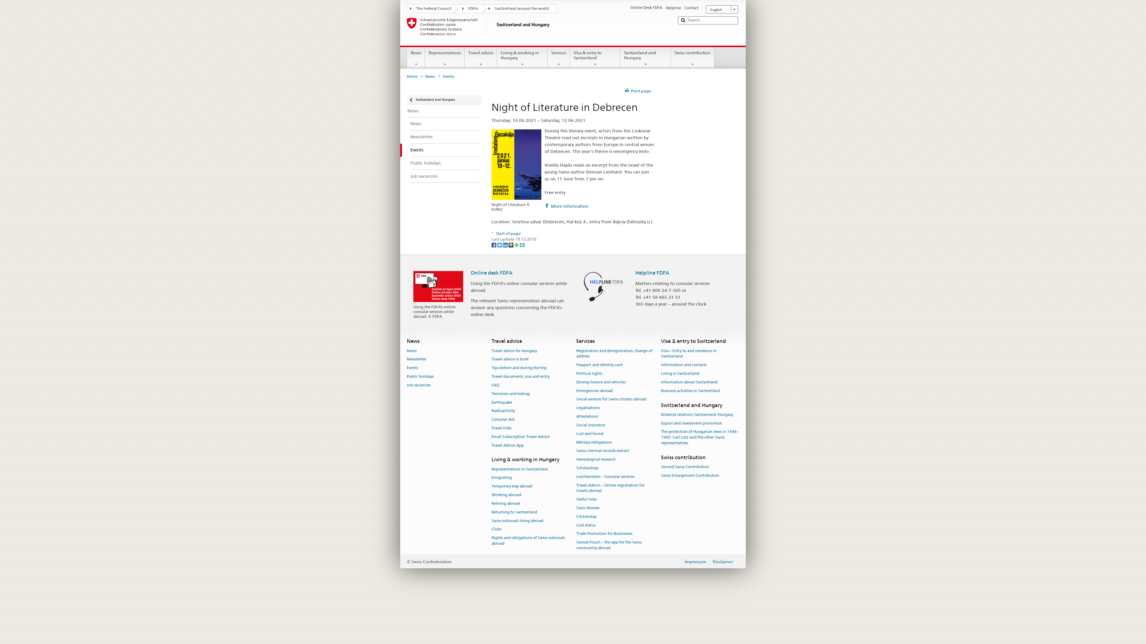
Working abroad (506, 495)
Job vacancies (419, 385)
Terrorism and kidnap (511, 393)
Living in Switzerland (680, 373)
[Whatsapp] (517, 244)
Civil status (585, 525)
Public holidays (420, 376)
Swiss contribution (692, 52)
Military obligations (594, 442)
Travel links (502, 428)
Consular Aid (503, 419)
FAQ (495, 385)
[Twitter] (500, 244)
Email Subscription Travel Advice (521, 436)
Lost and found (589, 433)
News (416, 52)
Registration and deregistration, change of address (614, 354)
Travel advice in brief (510, 359)
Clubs (496, 529)
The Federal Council (434, 8)
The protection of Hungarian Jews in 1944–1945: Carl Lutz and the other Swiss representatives (700, 437)
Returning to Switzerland (514, 512)
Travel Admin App (508, 445)
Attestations (587, 416)
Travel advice (481, 52)
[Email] (522, 244)
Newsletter (416, 359)
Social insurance (590, 425)
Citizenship (586, 516)
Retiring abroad (506, 503)
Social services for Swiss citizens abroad (611, 399)
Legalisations (588, 408)
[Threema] (511, 244)
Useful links (586, 499)
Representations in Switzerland (520, 469)
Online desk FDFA (491, 273)
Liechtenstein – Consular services (605, 476)
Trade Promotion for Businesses (604, 534)
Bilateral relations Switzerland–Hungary (697, 414)
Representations (445, 52)
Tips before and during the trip (519, 368)
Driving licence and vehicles (601, 382)
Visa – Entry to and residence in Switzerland (689, 354)
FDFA (473, 8)
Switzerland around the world (522, 8)
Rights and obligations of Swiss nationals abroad (528, 540)
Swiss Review (588, 508)
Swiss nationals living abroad (517, 520)
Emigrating (502, 478)
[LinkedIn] (506, 244)
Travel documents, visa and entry (520, 376)
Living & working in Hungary (520, 55)
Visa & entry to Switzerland (588, 55)
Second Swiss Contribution (685, 467)
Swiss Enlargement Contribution (690, 475)
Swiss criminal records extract (602, 451)
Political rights (589, 373)
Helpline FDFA (652, 273)
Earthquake (502, 402)
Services (558, 52)
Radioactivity (503, 411)
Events (412, 368)
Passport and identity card (599, 365)
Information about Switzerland (689, 382)
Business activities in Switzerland (690, 390)
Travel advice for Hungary (514, 351)
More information (569, 206)
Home (412, 76)
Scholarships (587, 468)
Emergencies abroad (594, 390)
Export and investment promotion (691, 423)
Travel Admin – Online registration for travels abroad (610, 488)
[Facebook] (494, 244)
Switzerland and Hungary (640, 55)
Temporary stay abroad (512, 486)
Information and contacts (684, 365)
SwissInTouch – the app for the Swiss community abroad (609, 545)
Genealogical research (596, 459)
